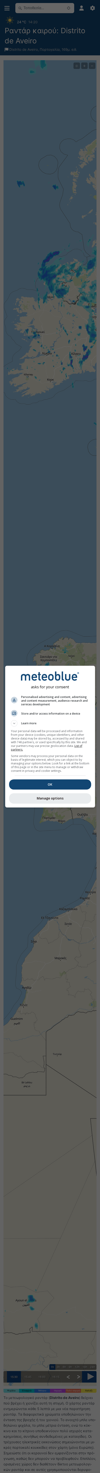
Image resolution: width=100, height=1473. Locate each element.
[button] (50, 723)
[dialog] (50, 737)
